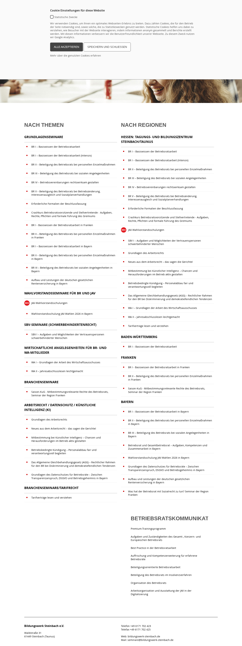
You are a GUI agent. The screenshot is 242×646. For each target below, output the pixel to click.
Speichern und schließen (107, 46)
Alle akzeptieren (66, 46)
